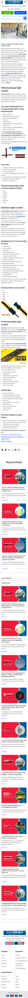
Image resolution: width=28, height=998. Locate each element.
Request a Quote (20, 12)
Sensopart (4, 979)
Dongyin (17, 984)
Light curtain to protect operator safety (11, 434)
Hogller (17, 981)
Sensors (17, 955)
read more (4, 616)
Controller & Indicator (20, 958)
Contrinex (3, 987)
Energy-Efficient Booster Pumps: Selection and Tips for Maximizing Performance (11, 640)
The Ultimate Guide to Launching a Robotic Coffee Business (12, 837)
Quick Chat (7, 12)
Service (3, 958)
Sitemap (3, 966)
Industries (4, 963)
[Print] (9, 449)
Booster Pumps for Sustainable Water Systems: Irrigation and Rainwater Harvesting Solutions (13, 674)
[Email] (5, 449)
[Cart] (25, 2)
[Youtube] (9, 943)
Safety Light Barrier (6, 441)
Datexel (3, 984)
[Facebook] (2, 449)
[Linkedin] (15, 449)
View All (17, 987)
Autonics (19, 216)
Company (3, 960)
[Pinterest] (18, 449)
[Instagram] (13, 943)
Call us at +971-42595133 (14, 940)
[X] (12, 449)
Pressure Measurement (21, 960)
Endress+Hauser (5, 981)
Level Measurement (20, 968)
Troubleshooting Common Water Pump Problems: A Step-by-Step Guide (13, 773)
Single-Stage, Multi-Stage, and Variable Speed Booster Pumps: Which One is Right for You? (13, 707)
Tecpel (17, 976)
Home (3, 955)
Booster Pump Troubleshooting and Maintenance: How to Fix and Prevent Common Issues (13, 605)
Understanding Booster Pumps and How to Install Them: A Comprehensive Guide (13, 904)
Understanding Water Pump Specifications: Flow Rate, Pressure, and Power (12, 870)
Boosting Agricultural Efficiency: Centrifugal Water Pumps (11, 806)
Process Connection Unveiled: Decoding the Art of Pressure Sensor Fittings (13, 741)
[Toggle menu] (2, 2)
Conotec (17, 979)
